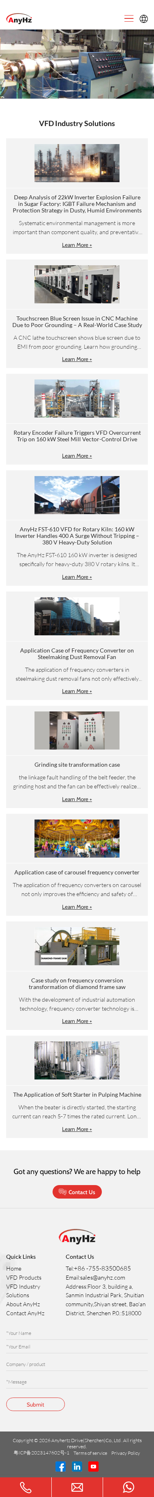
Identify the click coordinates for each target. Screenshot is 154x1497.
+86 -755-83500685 (102, 1268)
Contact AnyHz (25, 1313)
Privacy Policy (126, 1453)
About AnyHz (23, 1304)
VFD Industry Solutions (23, 1291)
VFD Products (23, 1277)
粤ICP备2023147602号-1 (42, 1453)
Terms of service (91, 1453)
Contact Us (82, 1192)
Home (13, 1268)
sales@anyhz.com (102, 1277)
